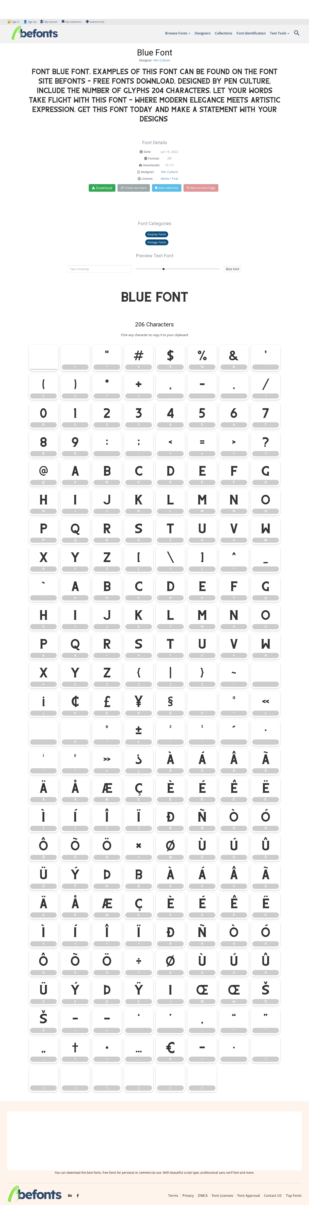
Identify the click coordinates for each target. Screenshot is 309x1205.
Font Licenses (222, 1195)
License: (147, 179)
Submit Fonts (97, 21)
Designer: (147, 172)
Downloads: (151, 165)
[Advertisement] (154, 1140)
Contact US (273, 1195)
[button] (297, 34)
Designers (203, 33)
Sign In (13, 21)
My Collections (74, 21)
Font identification (251, 33)
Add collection (168, 188)
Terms (173, 1195)
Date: (147, 152)
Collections (223, 33)
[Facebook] (78, 1196)
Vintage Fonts (156, 242)
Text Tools (278, 33)
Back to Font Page (203, 188)
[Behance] (70, 1196)
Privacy (188, 1195)
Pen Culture (161, 60)
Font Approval (249, 1195)
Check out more (136, 188)
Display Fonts (156, 234)
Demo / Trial (169, 179)
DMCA (203, 1195)
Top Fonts (294, 1195)
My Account (51, 21)
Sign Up (29, 21)
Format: (154, 158)
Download (104, 188)
